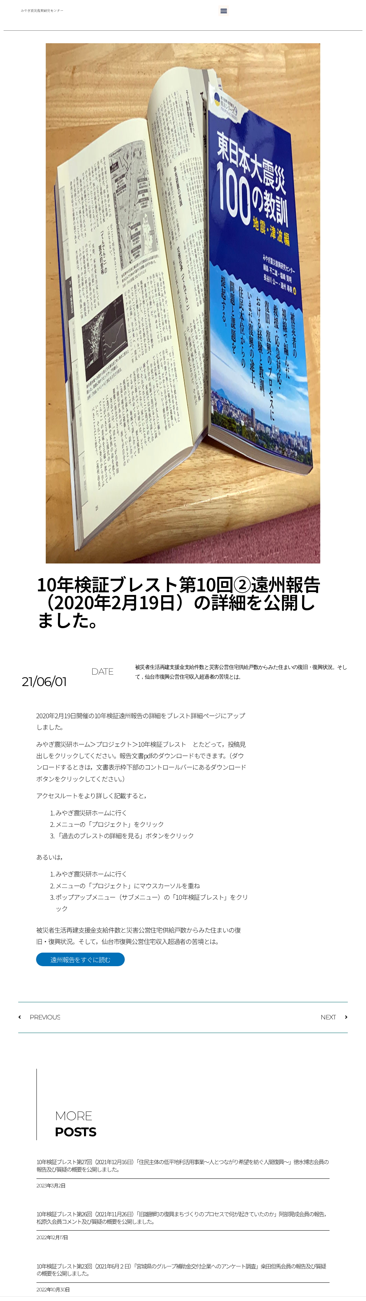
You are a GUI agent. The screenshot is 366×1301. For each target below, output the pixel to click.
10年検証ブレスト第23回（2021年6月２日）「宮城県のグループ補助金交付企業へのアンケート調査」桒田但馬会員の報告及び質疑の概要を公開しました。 (181, 1270)
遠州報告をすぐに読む (80, 959)
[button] (223, 10)
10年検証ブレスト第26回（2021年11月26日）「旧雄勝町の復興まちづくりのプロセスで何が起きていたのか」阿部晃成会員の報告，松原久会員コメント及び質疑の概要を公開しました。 (182, 1218)
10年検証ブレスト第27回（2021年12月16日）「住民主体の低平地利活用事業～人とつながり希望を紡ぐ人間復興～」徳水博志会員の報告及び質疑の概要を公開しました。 (182, 1165)
